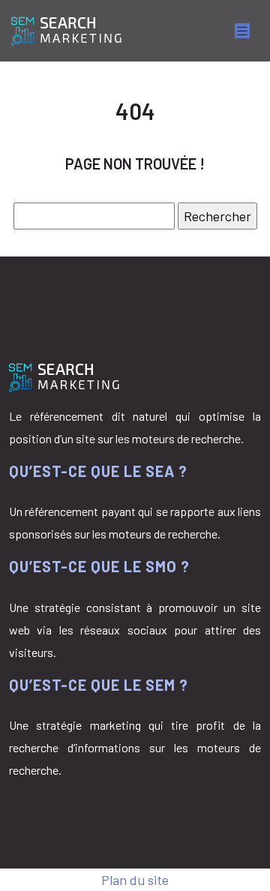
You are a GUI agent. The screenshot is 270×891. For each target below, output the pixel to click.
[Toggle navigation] (242, 31)
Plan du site (135, 880)
